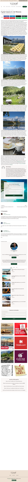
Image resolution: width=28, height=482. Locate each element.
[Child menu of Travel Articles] (8, 6)
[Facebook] (12, 480)
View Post (13, 270)
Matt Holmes (4, 13)
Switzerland (14, 58)
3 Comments (13, 13)
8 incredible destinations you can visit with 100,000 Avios (18, 301)
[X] (14, 480)
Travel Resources (18, 6)
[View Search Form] (1, 6)
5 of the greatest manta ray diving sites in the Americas (7, 206)
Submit (14, 195)
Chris (4, 213)
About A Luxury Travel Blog (4, 0)
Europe (7, 10)
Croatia (21, 21)
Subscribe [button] (24, 6)
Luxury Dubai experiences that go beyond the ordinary (18, 288)
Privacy (17, 475)
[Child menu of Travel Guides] (13, 6)
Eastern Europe (3, 10)
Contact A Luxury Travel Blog (13, 0)
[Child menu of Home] (4, 6)
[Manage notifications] (26, 480)
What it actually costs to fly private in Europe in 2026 (18, 269)
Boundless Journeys (19, 161)
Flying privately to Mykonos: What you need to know (18, 295)
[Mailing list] (19, 0)
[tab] (11, 266)
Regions (9, 10)
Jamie (4, 222)
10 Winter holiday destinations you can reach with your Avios (18, 282)
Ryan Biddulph (5, 230)
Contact (13, 475)
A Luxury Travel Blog (22, 163)
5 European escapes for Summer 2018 (22, 206)
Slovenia (12, 10)
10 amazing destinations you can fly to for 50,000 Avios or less (18, 275)
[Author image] (1, 13)
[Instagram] (15, 480)
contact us (11, 164)
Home (10, 475)
